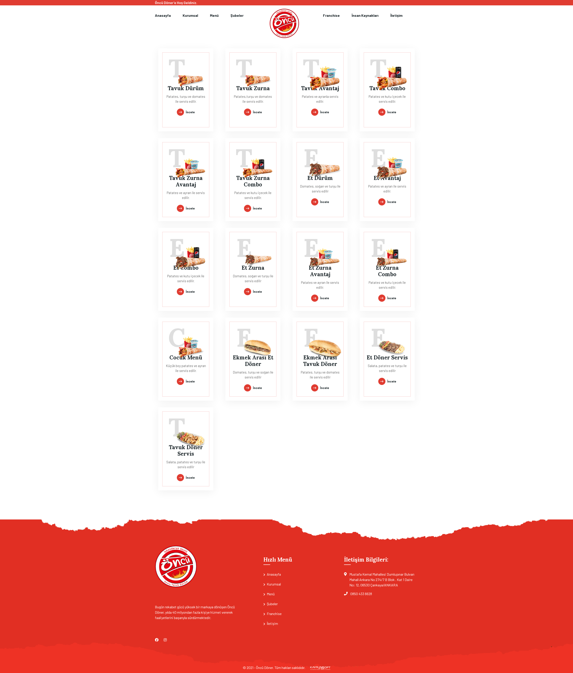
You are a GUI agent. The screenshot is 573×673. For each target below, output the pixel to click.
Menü (214, 15)
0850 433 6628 (361, 594)
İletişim (396, 15)
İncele (190, 112)
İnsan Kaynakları (365, 15)
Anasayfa (163, 15)
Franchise (331, 15)
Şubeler (237, 15)
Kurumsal (190, 15)
